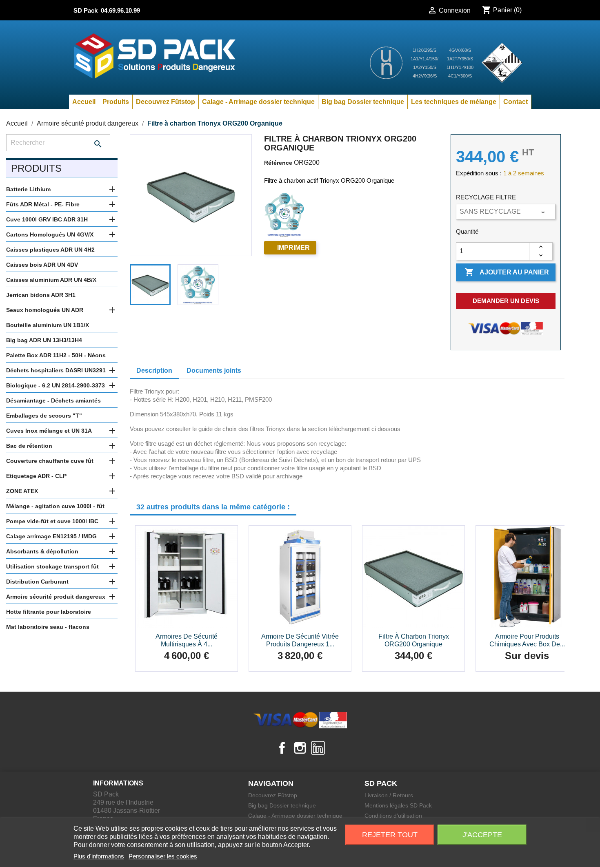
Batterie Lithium (28, 189)
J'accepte (482, 835)
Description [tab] (154, 370)
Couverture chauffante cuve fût (49, 461)
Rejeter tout (390, 835)
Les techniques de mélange (453, 101)
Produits (115, 101)
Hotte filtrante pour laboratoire (48, 611)
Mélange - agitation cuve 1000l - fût (55, 506)
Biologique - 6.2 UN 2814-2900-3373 (55, 385)
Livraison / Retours (388, 795)
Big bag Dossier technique (363, 101)
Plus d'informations (98, 856)
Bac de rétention (29, 445)
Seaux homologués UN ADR (44, 310)
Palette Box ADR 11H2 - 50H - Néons (56, 355)
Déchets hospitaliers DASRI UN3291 (56, 370)
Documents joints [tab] (214, 370)
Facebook (282, 748)
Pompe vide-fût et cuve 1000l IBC (52, 521)
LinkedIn (318, 748)
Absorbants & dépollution (42, 551)
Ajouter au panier (506, 272)
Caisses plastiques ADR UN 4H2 (50, 249)
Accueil (84, 101)
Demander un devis (506, 300)
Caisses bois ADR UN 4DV (42, 264)
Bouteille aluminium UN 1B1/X (47, 325)
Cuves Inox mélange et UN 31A (49, 430)
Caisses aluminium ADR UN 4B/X (51, 279)
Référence (278, 162)
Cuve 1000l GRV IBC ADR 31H (47, 219)
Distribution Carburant (37, 581)
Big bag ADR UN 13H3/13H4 (44, 340)
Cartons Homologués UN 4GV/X (49, 234)
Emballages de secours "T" (44, 415)
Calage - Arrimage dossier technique (258, 101)
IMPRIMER (293, 247)
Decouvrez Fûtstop (165, 101)
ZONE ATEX (22, 491)
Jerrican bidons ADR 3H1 (41, 295)
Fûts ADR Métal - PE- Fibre (43, 204)
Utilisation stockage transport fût (52, 566)
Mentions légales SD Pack (398, 805)
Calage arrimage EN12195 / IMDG (51, 536)
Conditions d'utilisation (393, 815)
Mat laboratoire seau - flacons (47, 627)
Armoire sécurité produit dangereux (55, 596)
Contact (515, 101)
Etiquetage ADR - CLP (36, 476)
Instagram (300, 748)
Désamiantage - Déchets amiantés (53, 400)
